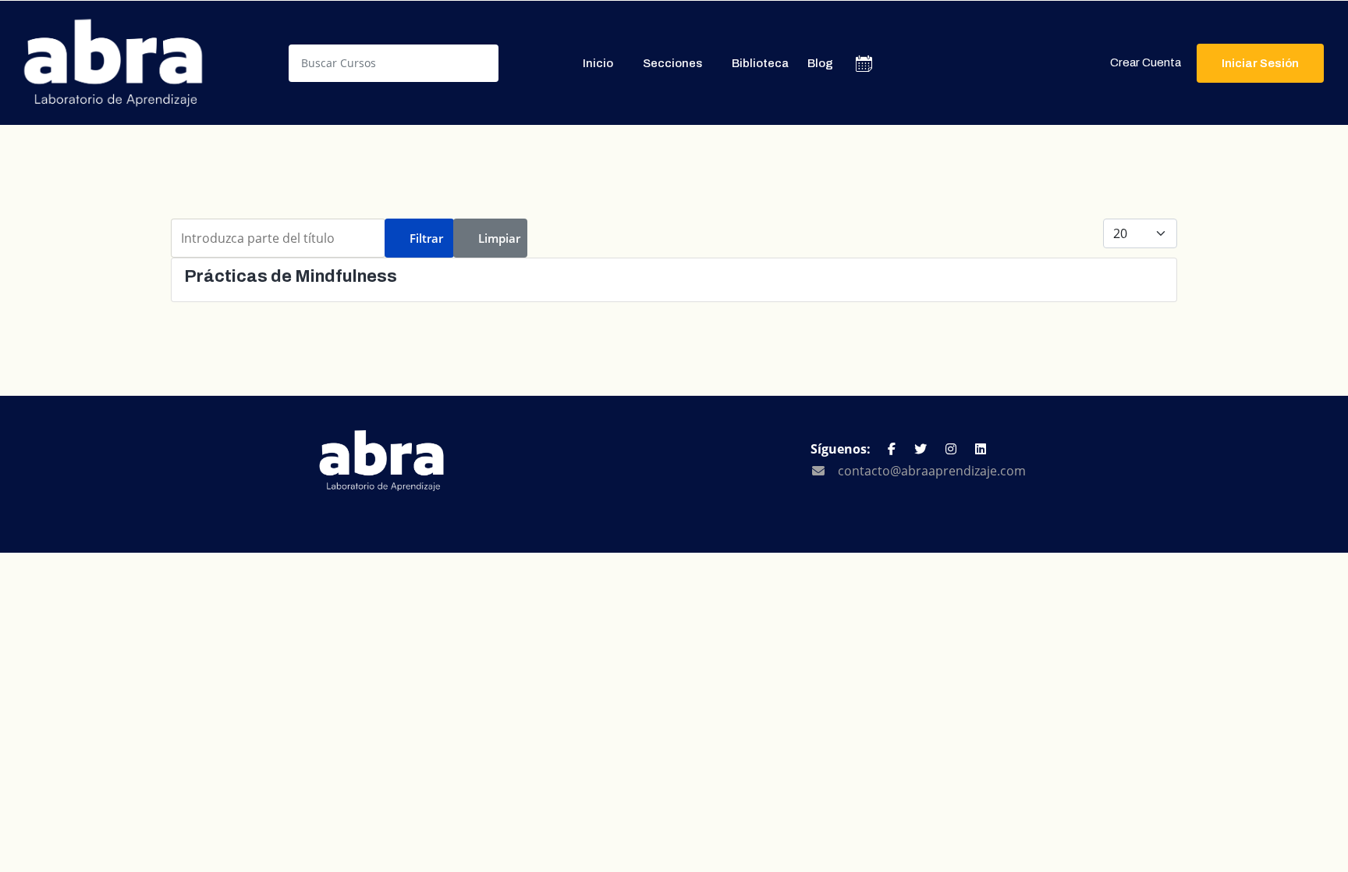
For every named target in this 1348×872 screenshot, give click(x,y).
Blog (820, 63)
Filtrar (426, 238)
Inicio (598, 63)
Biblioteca (760, 63)
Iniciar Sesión (1260, 63)
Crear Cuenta (1145, 62)
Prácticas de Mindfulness (290, 276)
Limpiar (499, 238)
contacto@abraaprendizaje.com (932, 470)
